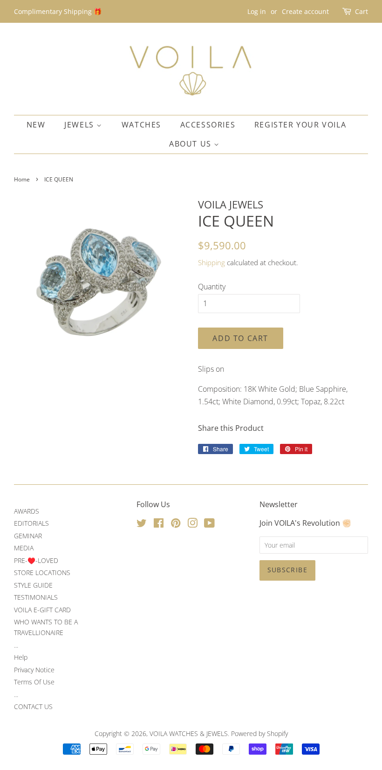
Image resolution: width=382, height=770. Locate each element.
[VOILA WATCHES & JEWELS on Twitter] (141, 524)
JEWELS (80, 125)
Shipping (211, 262)
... (16, 645)
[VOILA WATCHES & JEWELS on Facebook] (158, 524)
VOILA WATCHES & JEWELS (189, 733)
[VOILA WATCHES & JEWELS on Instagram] (192, 524)
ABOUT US (191, 144)
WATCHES (141, 125)
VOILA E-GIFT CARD (42, 609)
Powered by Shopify (259, 733)
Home (22, 179)
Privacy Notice (34, 669)
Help (20, 657)
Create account (305, 11)
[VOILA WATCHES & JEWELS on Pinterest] (176, 524)
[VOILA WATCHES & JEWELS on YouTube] (209, 524)
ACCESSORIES (208, 125)
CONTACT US (33, 706)
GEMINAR (28, 535)
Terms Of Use (34, 681)
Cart (361, 11)
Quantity (211, 286)
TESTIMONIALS (36, 597)
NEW (36, 125)
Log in (256, 11)
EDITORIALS (31, 523)
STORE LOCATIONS (42, 572)
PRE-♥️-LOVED (36, 560)
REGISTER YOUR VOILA (300, 125)
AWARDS (26, 511)
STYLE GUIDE (33, 585)
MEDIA (24, 547)
